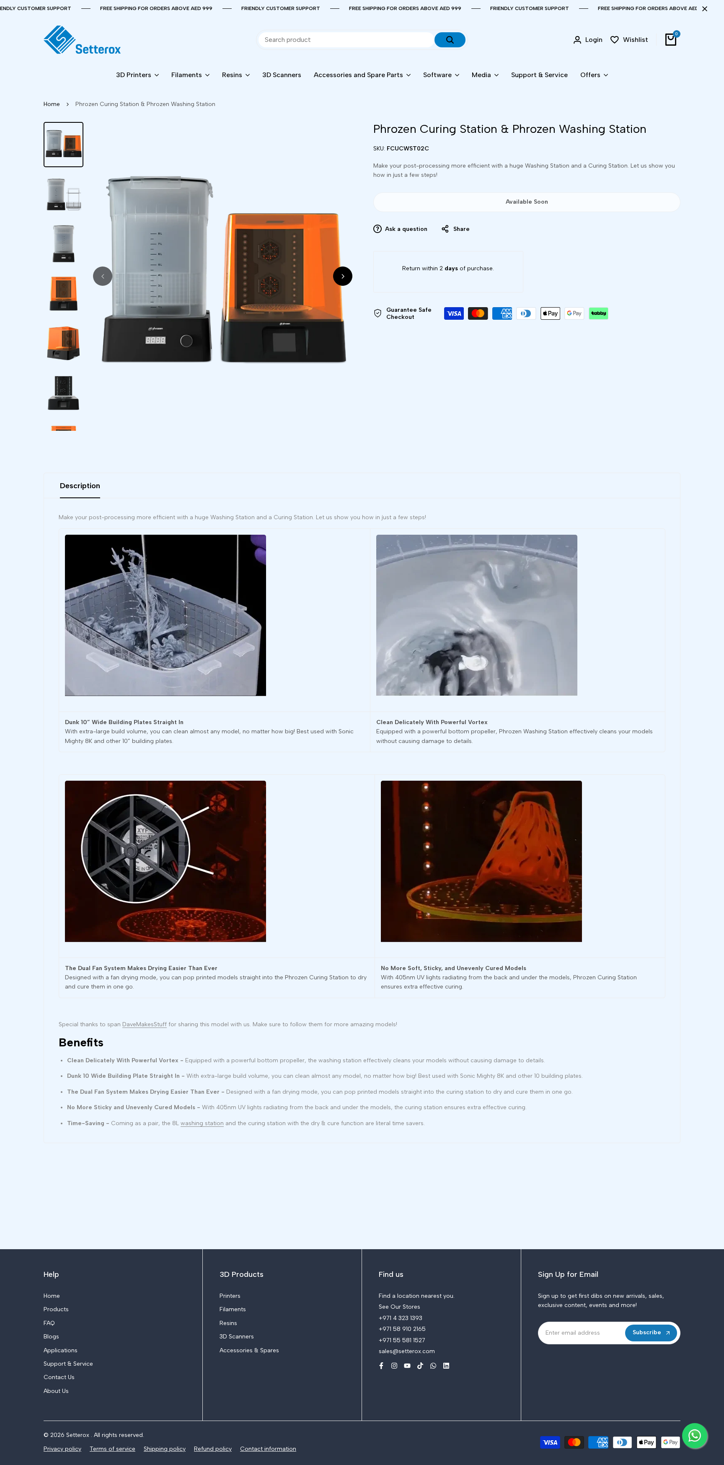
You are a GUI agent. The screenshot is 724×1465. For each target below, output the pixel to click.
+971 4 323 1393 (400, 1318)
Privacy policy (62, 1448)
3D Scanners (237, 1336)
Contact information (268, 1448)
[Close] (703, 9)
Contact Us (59, 1377)
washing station (202, 1123)
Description (80, 485)
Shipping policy (165, 1448)
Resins (228, 1323)
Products (56, 1309)
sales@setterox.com (407, 1351)
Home (52, 104)
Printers (230, 1295)
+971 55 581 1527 (402, 1340)
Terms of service (112, 1448)
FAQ (49, 1323)
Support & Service (68, 1363)
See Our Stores (399, 1306)
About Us (56, 1391)
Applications (61, 1350)
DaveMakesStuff (144, 1024)
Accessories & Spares (249, 1350)
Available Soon (527, 201)
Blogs (51, 1336)
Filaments (233, 1309)
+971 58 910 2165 (402, 1329)
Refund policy (213, 1448)
